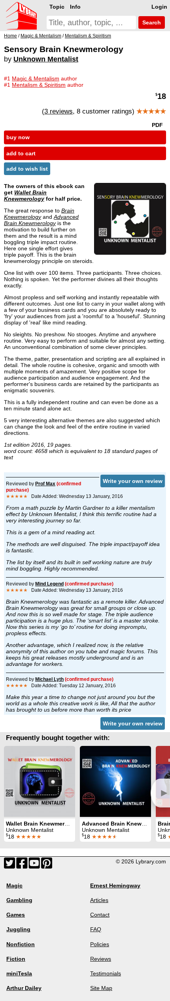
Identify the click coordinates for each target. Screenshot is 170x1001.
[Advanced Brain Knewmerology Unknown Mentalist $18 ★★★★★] (115, 781)
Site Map (101, 988)
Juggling (18, 929)
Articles (99, 900)
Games (15, 915)
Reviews (100, 959)
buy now (18, 137)
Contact (100, 915)
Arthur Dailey (24, 988)
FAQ (95, 929)
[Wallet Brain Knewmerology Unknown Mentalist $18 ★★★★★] (39, 781)
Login (159, 7)
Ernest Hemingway (115, 885)
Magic (14, 885)
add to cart (21, 153)
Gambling (19, 900)
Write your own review (132, 481)
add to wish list (27, 169)
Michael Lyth (49, 679)
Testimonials (105, 973)
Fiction (15, 959)
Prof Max (45, 484)
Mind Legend (49, 584)
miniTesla (19, 973)
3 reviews (58, 111)
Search (151, 22)
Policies (99, 944)
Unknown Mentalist (45, 59)
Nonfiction (20, 944)
